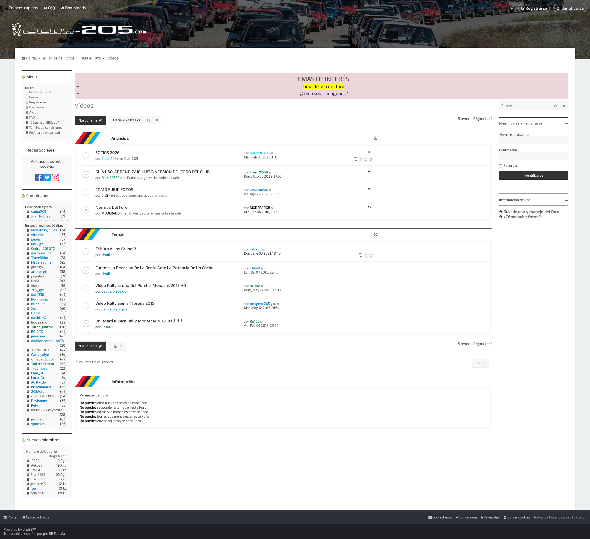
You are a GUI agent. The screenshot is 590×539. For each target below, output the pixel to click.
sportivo (38, 424)
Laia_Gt (37, 373)
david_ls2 (39, 318)
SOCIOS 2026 (107, 152)
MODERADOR (111, 213)
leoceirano (39, 322)
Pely (34, 405)
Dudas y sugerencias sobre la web (153, 178)
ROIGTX (37, 331)
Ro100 (106, 327)
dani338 (37, 294)
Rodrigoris (39, 299)
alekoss (36, 465)
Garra (35, 313)
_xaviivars (39, 368)
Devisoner (39, 401)
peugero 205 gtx (114, 291)
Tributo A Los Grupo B (115, 248)
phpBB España (54, 533)
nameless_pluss (44, 230)
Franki (35, 470)
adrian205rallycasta (46, 410)
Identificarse (509, 123)
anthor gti (39, 271)
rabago (256, 249)
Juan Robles (40, 216)
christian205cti (42, 359)
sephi (35, 239)
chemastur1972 (43, 396)
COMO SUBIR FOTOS (114, 189)
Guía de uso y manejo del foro (531, 211)
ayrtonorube (41, 253)
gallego (37, 267)
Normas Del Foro (111, 207)
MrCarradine (41, 262)
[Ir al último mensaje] (272, 153)
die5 (104, 195)
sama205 (38, 211)
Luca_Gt (37, 377)
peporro (37, 419)
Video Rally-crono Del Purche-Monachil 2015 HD (140, 285)
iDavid (255, 268)
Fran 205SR (110, 178)
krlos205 (38, 304)
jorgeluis (37, 276)
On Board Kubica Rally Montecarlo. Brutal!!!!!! (138, 320)
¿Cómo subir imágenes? (324, 93)
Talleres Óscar (42, 364)
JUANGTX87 (40, 350)
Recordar (510, 165)
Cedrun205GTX (43, 248)
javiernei (38, 336)
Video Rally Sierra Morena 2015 (124, 303)
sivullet (107, 255)
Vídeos (84, 105)
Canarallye (40, 354)
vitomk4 (37, 234)
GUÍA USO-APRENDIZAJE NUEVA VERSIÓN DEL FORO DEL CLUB (152, 171)
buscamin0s (41, 387)
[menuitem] (49, 7)
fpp (33, 488)
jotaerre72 (38, 484)
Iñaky (35, 285)
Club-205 (108, 158)
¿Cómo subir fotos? (522, 216)
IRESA (35, 461)
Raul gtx (37, 244)
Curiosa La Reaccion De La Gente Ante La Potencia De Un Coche (154, 267)
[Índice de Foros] (79, 29)
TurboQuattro (42, 327)
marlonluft (38, 479)
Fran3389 (37, 474)
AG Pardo (38, 382)
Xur (34, 308)
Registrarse (532, 123)
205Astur (38, 391)
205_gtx (37, 290)
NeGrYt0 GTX (260, 153)
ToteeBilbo (39, 258)
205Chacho (259, 190)
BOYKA (255, 286)
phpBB (28, 529)
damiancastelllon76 (47, 341)
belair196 (37, 493)
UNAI (35, 281)
